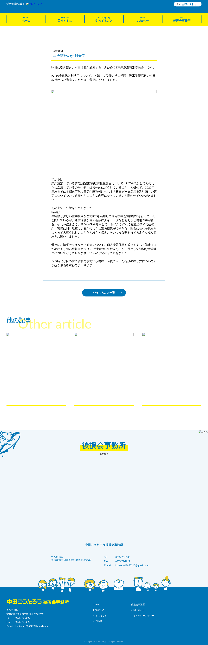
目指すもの (65, 19)
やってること (104, 19)
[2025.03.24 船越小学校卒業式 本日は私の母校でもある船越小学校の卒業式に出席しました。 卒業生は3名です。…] (104, 369)
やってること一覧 (104, 292)
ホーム (26, 19)
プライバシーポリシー (142, 615)
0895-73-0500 (122, 557)
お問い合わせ (189, 4)
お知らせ (143, 19)
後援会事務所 (182, 19)
